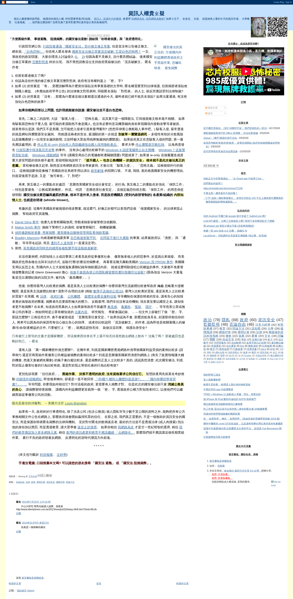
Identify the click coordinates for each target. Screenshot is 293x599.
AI (239, 355)
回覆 (18, 513)
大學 (271, 328)
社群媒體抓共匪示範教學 (216, 437)
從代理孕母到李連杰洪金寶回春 (220, 151)
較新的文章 (15, 583)
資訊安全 (50, 482)
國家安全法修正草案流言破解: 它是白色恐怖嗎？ (106, 51)
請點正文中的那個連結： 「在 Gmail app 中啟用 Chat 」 (233, 178)
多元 (275, 352)
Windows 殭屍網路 (45, 155)
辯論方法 (70, 482)
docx (263, 349)
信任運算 (231, 346)
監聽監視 (211, 324)
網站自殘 (219, 352)
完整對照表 (40, 62)
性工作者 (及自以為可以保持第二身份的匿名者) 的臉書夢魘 (235, 409)
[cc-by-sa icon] (277, 483)
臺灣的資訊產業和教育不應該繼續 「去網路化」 (100, 432)
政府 (33, 482)
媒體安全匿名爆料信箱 (100, 296)
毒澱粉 (126, 307)
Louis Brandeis (76, 403)
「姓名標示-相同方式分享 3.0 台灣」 (241, 470)
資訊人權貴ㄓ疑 (146, 13)
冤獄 (138, 307)
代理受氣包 (220, 342)
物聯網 (213, 355)
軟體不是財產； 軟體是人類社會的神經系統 (226, 384)
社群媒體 (267, 346)
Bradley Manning (27, 238)
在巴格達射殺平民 (83, 238)
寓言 (212, 349)
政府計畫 (57, 296)
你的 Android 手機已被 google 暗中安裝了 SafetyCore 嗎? (234, 216)
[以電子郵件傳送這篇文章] (38, 475)
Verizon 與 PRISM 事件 (156, 262)
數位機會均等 (277, 355)
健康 (245, 352)
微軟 (229, 335)
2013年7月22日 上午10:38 (36, 502)
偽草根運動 (231, 359)
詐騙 (281, 335)
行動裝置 (238, 349)
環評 (148, 307)
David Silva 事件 (27, 222)
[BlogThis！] (41, 475)
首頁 (98, 583)
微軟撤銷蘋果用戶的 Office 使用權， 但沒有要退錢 (230, 133)
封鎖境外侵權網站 (29, 379)
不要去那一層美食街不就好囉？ (220, 193)
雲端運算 (216, 346)
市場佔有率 (260, 355)
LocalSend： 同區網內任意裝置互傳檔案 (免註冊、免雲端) (235, 235)
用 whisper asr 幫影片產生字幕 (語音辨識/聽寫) (228, 226)
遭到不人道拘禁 (62, 243)
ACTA (231, 355)
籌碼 (219, 358)
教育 (222, 328)
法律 (43, 296)
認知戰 (255, 328)
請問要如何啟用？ (213, 183)
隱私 (226, 320)
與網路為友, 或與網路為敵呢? (148, 18)
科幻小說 (274, 359)
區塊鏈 (252, 359)
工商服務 (262, 359)
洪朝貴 (221, 466)
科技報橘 (46, 454)
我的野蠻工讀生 (212, 374)
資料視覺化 (233, 352)
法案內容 (81, 312)
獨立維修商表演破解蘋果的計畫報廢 (222, 404)
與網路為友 (126, 427)
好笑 (272, 349)
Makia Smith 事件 (27, 227)
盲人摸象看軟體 (212, 379)
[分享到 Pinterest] (50, 475)
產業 (254, 335)
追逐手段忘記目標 (256, 342)
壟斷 (212, 339)
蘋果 (242, 335)
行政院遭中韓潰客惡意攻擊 (35, 150)
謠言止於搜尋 (87, 427)
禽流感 (112, 307)
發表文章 (212, 107)
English (247, 355)
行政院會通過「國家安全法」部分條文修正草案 (76, 46)
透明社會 (41, 482)
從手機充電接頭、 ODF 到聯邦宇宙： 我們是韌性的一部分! (235, 128)
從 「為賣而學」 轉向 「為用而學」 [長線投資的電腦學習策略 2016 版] (241, 418)
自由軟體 (236, 342)
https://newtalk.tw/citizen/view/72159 (223, 188)
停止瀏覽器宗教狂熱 (149, 144)
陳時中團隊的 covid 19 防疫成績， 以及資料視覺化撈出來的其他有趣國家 (243, 423)
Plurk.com (236, 306)
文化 (267, 335)
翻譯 (254, 352)
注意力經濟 (263, 324)
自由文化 (228, 339)
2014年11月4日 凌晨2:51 (35, 522)
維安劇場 (97, 171)
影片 (270, 339)
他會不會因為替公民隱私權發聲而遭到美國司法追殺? (107, 272)
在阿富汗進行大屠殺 (114, 238)
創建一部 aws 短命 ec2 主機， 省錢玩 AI (225, 230)
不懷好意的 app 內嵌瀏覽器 (218, 389)
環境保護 (224, 349)
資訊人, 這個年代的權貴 (107, 18)
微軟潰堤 (253, 346)
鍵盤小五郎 (216, 362)
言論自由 (20, 482)
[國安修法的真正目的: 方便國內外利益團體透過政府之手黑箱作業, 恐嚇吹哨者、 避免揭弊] (169, 57)
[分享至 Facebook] (47, 475)
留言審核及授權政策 (33, 578)
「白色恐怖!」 (34, 51)
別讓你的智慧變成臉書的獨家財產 (221, 414)
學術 (243, 339)
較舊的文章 (182, 583)
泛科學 (61, 454)
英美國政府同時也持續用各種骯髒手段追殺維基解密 (60, 248)
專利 (209, 352)
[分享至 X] (44, 475)
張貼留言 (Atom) (25, 590)
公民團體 (73, 296)
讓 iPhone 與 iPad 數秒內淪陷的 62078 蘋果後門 (229, 399)
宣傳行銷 (257, 339)
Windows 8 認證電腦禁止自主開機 (129, 150)
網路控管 (60, 482)
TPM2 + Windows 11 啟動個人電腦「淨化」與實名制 (232, 394)
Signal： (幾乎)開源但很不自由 (220, 138)
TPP (281, 349)
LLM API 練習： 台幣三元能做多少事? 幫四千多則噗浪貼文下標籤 (238, 221)
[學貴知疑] (258, 27)
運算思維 (264, 352)
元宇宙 (242, 359)
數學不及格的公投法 (107, 291)
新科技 (210, 358)
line (242, 346)
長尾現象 (252, 349)
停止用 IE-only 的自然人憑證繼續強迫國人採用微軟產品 (77, 144)
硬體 (222, 355)
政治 (207, 320)
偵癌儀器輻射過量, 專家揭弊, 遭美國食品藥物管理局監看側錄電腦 (61, 233)
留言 (210, 113)
